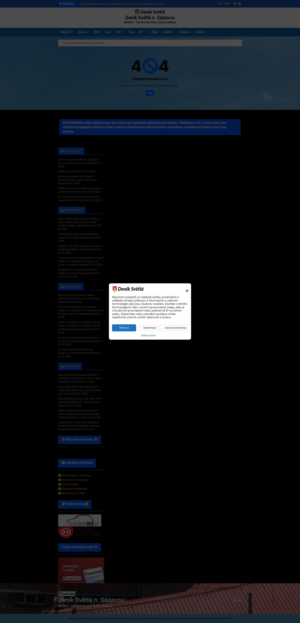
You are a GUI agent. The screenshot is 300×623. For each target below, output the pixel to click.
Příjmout (124, 327)
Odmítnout (150, 327)
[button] (185, 288)
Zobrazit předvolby (175, 327)
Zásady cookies (148, 335)
